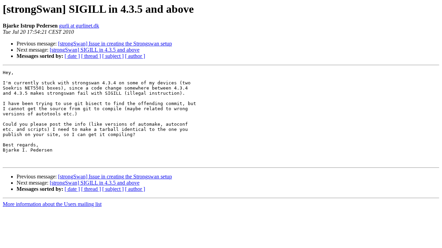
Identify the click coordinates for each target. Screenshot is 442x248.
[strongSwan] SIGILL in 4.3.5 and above (95, 50)
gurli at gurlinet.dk (79, 26)
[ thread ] (91, 56)
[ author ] (135, 56)
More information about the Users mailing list (52, 204)
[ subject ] (113, 56)
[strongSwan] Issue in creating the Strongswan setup (115, 43)
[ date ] (72, 56)
